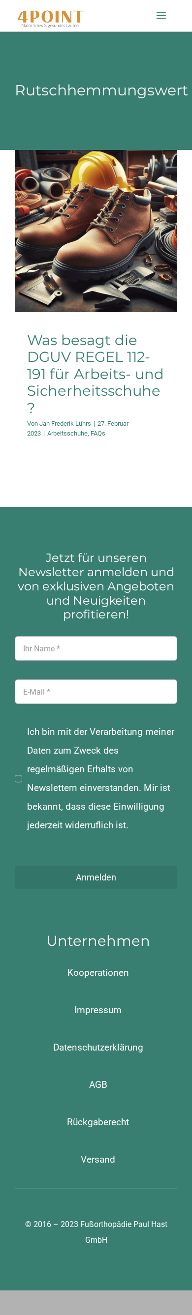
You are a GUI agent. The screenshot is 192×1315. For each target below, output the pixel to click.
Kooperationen (98, 972)
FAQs (117, 266)
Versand (98, 1159)
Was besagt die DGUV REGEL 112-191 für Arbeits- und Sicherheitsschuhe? (95, 373)
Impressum (98, 1010)
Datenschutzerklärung (98, 1047)
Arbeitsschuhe (87, 266)
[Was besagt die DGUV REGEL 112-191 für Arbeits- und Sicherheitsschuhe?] (96, 231)
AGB (98, 1084)
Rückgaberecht (98, 1122)
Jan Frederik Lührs (65, 423)
